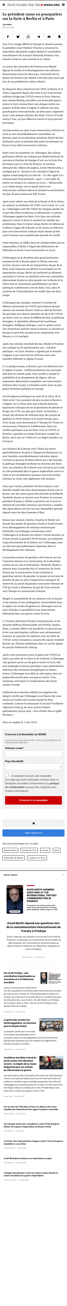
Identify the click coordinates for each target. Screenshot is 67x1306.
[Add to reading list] (59, 36)
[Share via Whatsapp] (28, 36)
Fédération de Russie (13, 858)
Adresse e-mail (14, 748)
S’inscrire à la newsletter (33, 800)
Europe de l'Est (29, 850)
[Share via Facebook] (8, 36)
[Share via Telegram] (39, 36)
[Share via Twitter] (18, 36)
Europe (45, 850)
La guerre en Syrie (37, 858)
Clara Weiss (7, 24)
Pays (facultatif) (14, 761)
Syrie (56, 850)
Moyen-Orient (10, 850)
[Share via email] (49, 36)
